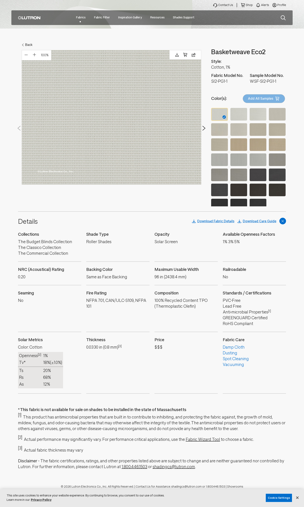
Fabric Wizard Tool (203, 439)
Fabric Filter (102, 17)
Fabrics (81, 17)
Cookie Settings (279, 497)
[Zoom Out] (26, 55)
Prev (19, 128)
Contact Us (225, 5)
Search (283, 17)
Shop (249, 5)
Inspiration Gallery (130, 17)
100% (45, 55)
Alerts (265, 5)
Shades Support (183, 17)
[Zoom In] (34, 55)
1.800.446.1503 (134, 466)
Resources (157, 17)
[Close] (297, 497)
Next (204, 128)
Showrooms (235, 486)
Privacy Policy (41, 500)
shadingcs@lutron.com (174, 466)
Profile (281, 5)
